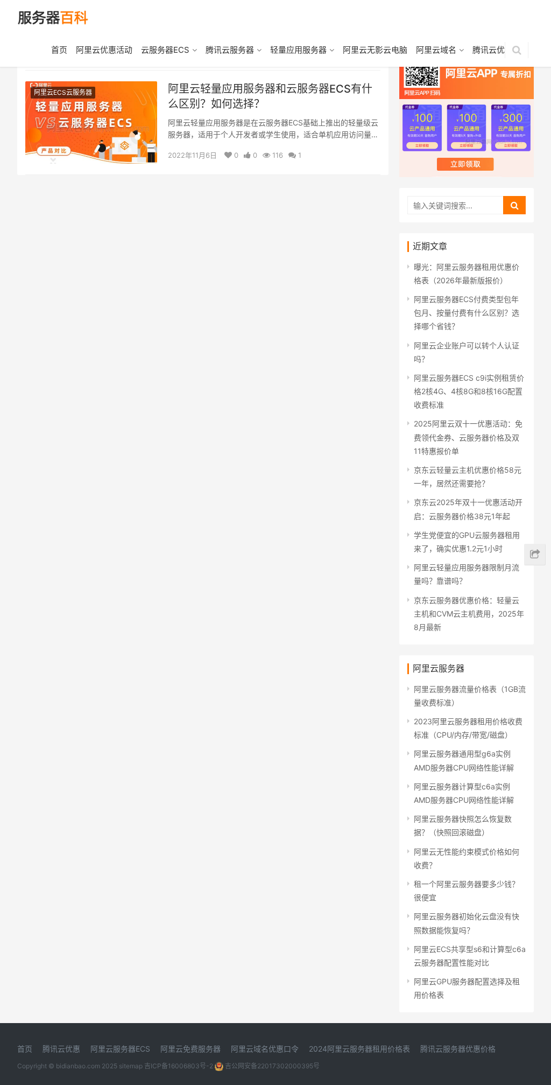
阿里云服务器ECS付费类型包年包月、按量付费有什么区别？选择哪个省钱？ (466, 313)
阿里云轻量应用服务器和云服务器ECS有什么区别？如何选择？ (270, 96)
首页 (59, 50)
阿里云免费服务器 (190, 1048)
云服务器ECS (165, 50)
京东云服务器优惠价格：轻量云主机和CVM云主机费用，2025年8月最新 (469, 614)
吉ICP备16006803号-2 (178, 1066)
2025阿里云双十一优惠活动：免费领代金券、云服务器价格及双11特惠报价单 (468, 437)
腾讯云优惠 (492, 50)
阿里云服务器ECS (120, 1048)
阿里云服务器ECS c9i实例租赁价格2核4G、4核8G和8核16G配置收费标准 (469, 391)
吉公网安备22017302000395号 (271, 1066)
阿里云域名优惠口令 (265, 1048)
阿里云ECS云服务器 (63, 92)
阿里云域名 (436, 50)
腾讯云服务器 (230, 50)
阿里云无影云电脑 (375, 50)
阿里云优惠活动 (104, 50)
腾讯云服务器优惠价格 (458, 1048)
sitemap (131, 1066)
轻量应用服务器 (298, 50)
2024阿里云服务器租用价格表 (359, 1048)
